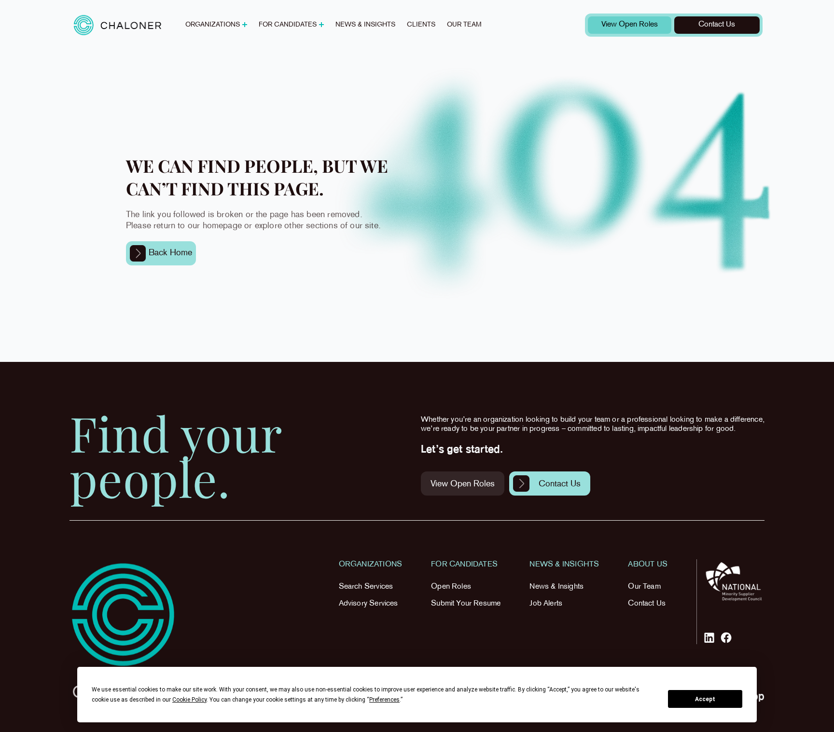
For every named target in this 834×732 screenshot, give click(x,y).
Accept (705, 699)
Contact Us (647, 604)
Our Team (644, 587)
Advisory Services (368, 604)
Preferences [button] (384, 699)
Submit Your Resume (465, 604)
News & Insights (556, 587)
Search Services (366, 587)
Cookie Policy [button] (189, 699)
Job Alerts (545, 604)
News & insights (365, 25)
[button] (216, 25)
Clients (421, 25)
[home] (117, 24)
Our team (464, 25)
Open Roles (451, 587)
